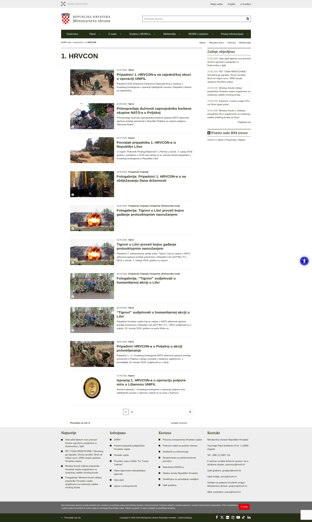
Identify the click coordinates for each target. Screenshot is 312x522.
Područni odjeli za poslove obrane (180, 445)
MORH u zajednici (198, 34)
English (231, 4)
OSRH (117, 439)
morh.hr (211, 139)
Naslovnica (72, 34)
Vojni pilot (119, 480)
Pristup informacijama (232, 34)
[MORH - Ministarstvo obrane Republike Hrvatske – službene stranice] (99, 18)
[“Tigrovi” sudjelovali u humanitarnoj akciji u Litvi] (92, 320)
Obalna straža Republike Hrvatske (180, 473)
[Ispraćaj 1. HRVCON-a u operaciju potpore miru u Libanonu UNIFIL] (92, 388)
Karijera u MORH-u (140, 34)
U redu (244, 506)
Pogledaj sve (244, 122)
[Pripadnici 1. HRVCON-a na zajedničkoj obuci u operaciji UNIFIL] (92, 82)
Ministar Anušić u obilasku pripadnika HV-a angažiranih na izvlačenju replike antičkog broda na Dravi (228, 114)
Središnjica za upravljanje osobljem (181, 479)
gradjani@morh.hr (231, 470)
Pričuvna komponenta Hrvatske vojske (182, 439)
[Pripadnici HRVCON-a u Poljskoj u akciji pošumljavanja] (92, 354)
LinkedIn (249, 517)
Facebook (217, 517)
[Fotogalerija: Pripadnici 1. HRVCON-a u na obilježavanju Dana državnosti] (92, 184)
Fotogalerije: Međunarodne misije (164, 206)
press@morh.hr (229, 476)
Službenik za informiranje (175, 451)
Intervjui (232, 42)
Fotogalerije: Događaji (138, 172)
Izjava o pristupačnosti (125, 486)
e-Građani (245, 4)
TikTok (244, 517)
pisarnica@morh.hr (235, 464)
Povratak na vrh (79, 423)
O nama (112, 34)
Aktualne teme (216, 42)
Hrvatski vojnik (121, 455)
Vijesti (92, 34)
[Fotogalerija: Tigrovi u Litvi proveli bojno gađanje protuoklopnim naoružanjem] (92, 218)
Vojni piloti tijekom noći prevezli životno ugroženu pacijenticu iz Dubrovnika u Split (229, 62)
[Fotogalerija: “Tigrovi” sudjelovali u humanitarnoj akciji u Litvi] (92, 286)
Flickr (227, 517)
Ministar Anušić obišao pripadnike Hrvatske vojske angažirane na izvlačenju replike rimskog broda (228, 91)
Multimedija (169, 34)
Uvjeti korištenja (185, 518)
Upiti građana (169, 485)
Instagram (233, 517)
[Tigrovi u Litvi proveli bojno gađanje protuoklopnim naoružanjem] (92, 252)
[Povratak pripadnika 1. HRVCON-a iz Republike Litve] (92, 150)
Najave (131, 138)
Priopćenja (230, 139)
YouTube (238, 517)
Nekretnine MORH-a (173, 467)
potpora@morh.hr (238, 486)
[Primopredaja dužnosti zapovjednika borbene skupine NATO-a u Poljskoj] (92, 116)
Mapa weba (217, 4)
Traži (247, 18)
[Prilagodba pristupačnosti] (304, 261)
